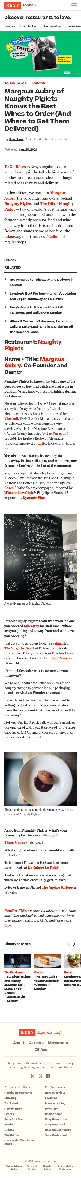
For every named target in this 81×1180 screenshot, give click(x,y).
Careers (36, 1042)
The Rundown (53, 26)
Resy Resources (56, 1119)
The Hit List (29, 26)
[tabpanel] (19, 978)
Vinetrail (11, 419)
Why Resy (51, 1109)
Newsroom (58, 1042)
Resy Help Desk (55, 1125)
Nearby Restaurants (18, 1093)
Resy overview (55, 1093)
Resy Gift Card (14, 1119)
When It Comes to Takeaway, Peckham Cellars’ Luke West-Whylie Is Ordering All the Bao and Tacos (41, 326)
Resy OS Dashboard (58, 1130)
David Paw (16, 139)
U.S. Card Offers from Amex (19, 1142)
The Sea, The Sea (18, 649)
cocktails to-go (44, 836)
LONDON (10, 260)
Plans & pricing (55, 1103)
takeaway (12, 237)
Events (9, 1114)
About (18, 1042)
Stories (9, 1125)
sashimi (57, 644)
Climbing (10, 1098)
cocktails (49, 237)
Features (51, 1098)
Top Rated (11, 1103)
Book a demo (53, 1114)
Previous (68, 944)
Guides (9, 26)
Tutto (42, 444)
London (38, 83)
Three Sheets (14, 843)
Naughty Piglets (18, 204)
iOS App (40, 1049)
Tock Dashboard (56, 1135)
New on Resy (13, 1109)
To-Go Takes (15, 83)
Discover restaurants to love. (37, 18)
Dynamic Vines (34, 498)
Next (74, 944)
